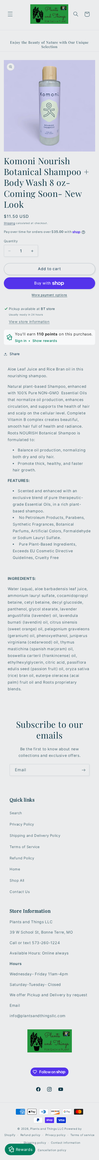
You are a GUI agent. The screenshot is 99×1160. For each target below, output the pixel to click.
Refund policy (30, 1135)
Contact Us (20, 892)
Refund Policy (22, 858)
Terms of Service (25, 847)
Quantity (11, 241)
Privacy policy (55, 1135)
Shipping (9, 223)
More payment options (49, 295)
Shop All (17, 880)
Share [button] (15, 354)
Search (16, 813)
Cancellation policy (52, 1150)
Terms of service (82, 1135)
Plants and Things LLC (46, 1128)
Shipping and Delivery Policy (35, 835)
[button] (10, 14)
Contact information (65, 1142)
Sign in (20, 341)
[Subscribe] (83, 770)
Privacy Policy (22, 824)
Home (15, 869)
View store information (29, 322)
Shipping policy (35, 1142)
